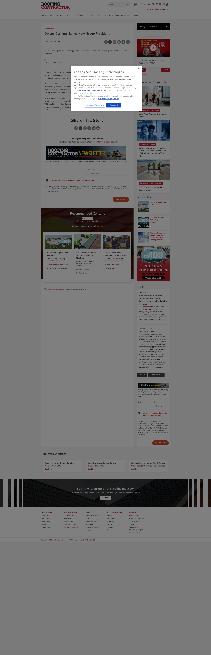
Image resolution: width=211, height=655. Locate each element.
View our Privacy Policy (108, 98)
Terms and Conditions (90, 90)
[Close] (138, 68)
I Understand (114, 105)
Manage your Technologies (95, 105)
